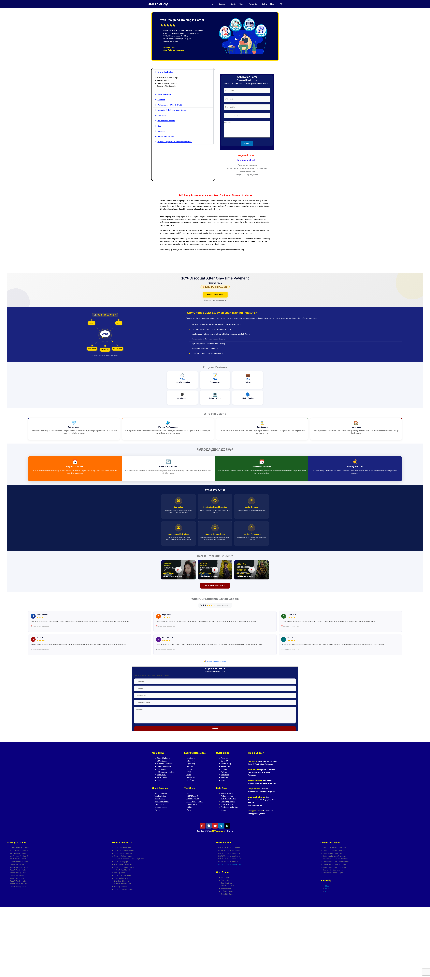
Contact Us (225, 761)
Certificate (190, 780)
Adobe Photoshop (164, 94)
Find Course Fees (215, 294)
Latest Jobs (190, 761)
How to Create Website (166, 121)
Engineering (190, 764)
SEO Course (161, 769)
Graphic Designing (164, 766)
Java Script (162, 115)
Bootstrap (161, 131)
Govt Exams (190, 758)
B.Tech (327, 891)
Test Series (190, 777)
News (223, 780)
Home (213, 4)
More (272, 4)
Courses (222, 4)
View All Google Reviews (216, 661)
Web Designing (160, 796)
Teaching (189, 766)
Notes (188, 775)
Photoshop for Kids (228, 802)
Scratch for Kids (227, 804)
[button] (226, 4)
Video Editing (159, 799)
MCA (327, 888)
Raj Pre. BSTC (191, 804)
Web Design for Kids (228, 799)
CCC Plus (190, 799)
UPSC (188, 772)
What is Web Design (165, 72)
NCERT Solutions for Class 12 (229, 864)
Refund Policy (226, 764)
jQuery (160, 126)
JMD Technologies (218, 831)
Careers (224, 769)
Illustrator (161, 100)
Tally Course (161, 775)
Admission (225, 775)
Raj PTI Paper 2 (192, 796)
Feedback (224, 777)
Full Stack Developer (164, 764)
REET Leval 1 (191, 802)
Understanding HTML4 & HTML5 (170, 105)
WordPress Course (162, 802)
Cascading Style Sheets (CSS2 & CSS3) (172, 110)
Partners (224, 772)
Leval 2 (200, 802)
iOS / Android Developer (166, 772)
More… (159, 780)
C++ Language (161, 793)
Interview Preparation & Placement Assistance (175, 142)
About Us (224, 758)
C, (155, 793)
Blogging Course (161, 807)
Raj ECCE (190, 807)
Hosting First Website (166, 136)
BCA (327, 886)
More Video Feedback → (215, 585)
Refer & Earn (253, 4)
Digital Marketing (163, 758)
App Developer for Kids (229, 807)
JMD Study (158, 4)
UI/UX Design (162, 761)
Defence (189, 769)
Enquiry (233, 4)
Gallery (264, 4)
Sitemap (230, 831)
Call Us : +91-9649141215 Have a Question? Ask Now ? (246, 84)
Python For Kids (227, 796)
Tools (241, 4)
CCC (197, 799)
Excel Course (162, 777)
